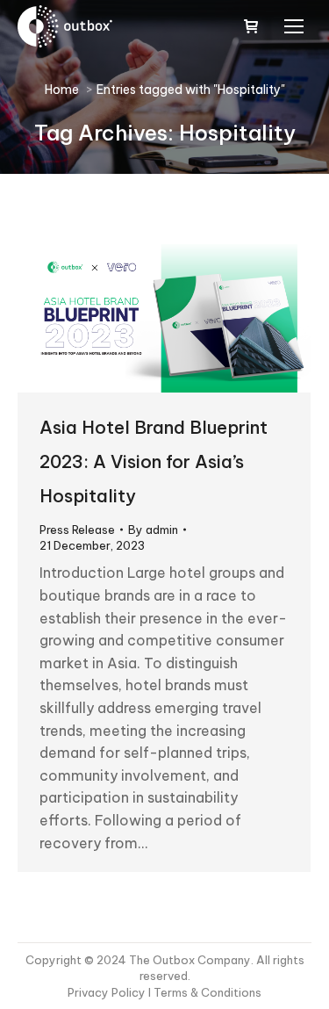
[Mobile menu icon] (293, 26)
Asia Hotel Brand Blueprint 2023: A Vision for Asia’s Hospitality (153, 461)
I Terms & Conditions (204, 992)
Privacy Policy (108, 992)
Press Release (77, 530)
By (153, 530)
